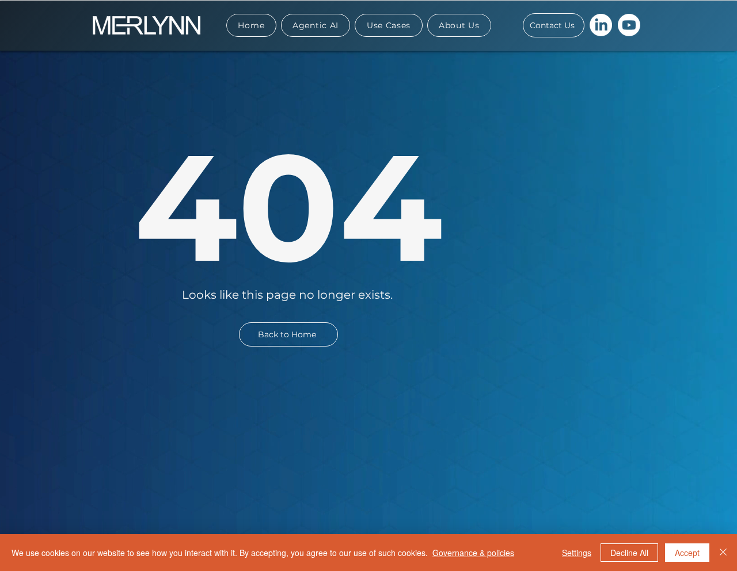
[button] (388, 25)
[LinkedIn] (601, 25)
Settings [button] (576, 552)
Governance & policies (473, 552)
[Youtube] (629, 25)
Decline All (629, 552)
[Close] (723, 552)
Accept (687, 552)
